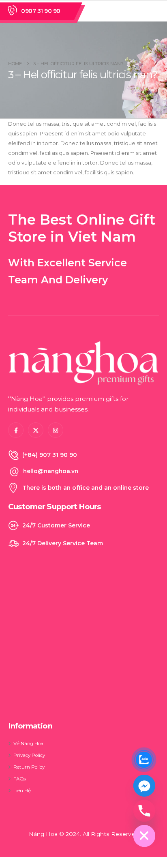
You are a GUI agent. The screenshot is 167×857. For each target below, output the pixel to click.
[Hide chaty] (144, 836)
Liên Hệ (22, 790)
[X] (35, 430)
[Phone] (144, 811)
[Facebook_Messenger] (144, 786)
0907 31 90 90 (40, 11)
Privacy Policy (29, 755)
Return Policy (29, 767)
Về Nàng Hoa (28, 743)
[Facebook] (16, 430)
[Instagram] (55, 430)
